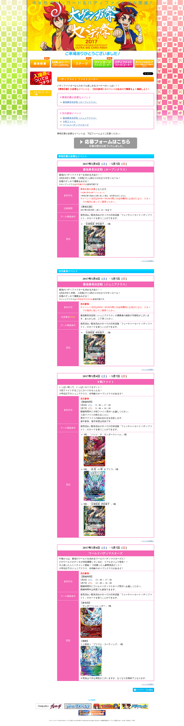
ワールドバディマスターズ (76, 125)
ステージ (82, 63)
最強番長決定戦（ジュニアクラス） (80, 118)
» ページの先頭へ (148, 261)
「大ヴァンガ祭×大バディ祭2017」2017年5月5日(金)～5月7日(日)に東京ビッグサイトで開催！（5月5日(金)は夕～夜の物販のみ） (92, 28)
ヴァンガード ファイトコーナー (102, 63)
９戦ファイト (69, 121)
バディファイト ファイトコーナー (123, 63)
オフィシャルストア (144, 63)
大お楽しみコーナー (61, 63)
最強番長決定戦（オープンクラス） (80, 102)
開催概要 (40, 63)
